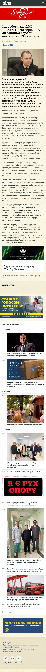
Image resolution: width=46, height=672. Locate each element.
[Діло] (7, 3)
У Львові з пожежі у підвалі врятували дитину (23, 472)
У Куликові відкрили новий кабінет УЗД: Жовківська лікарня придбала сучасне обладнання (21, 465)
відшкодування (12, 276)
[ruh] (23, 498)
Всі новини (6, 612)
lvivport (18, 651)
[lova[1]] (23, 632)
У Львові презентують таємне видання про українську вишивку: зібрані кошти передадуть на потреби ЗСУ (25, 384)
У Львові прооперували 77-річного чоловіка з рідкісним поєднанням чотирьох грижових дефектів (24, 562)
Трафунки (22, 41)
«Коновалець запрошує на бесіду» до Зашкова (24, 425)
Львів (16, 41)
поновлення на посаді (26, 276)
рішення (14, 111)
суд (36, 276)
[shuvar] (23, 259)
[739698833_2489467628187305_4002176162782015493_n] (23, 19)
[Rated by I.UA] (25, 663)
